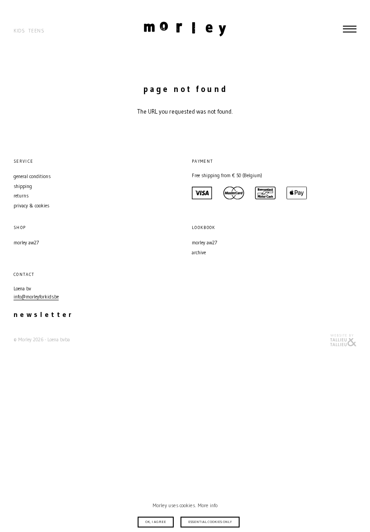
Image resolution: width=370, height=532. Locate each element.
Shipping (23, 186)
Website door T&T (343, 340)
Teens (36, 31)
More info (207, 505)
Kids (19, 31)
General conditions (32, 176)
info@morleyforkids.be (36, 297)
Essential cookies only (210, 521)
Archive (199, 253)
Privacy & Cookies (31, 206)
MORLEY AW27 (26, 243)
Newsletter (44, 314)
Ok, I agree (155, 521)
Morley (185, 29)
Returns (21, 196)
